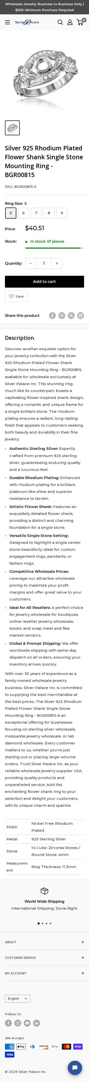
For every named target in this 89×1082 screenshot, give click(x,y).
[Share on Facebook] (52, 315)
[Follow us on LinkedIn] (36, 1023)
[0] (80, 22)
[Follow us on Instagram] (17, 1023)
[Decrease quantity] (30, 263)
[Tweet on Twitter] (71, 315)
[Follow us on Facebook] (8, 1023)
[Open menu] (7, 22)
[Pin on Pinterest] (61, 315)
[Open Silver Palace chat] (75, 1068)
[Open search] (60, 22)
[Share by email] (80, 315)
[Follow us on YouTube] (27, 1023)
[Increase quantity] (57, 263)
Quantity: (13, 263)
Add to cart (44, 281)
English (13, 998)
